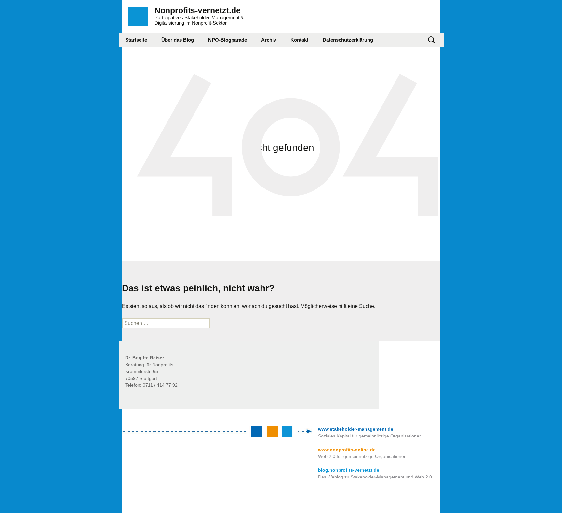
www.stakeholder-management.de (355, 429)
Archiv (268, 40)
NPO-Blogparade (227, 40)
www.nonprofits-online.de (347, 449)
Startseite (136, 40)
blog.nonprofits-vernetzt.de (348, 470)
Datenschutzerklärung (348, 40)
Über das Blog (177, 40)
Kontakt (299, 40)
